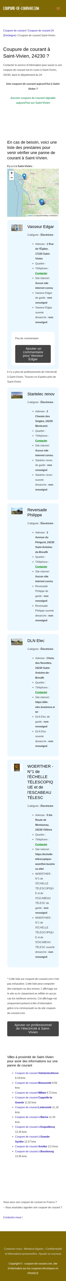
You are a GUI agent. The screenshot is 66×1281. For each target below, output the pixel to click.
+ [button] (12, 173)
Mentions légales (33, 1248)
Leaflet (30, 215)
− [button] (12, 178)
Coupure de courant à (31, 1117)
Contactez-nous (13, 1248)
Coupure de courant (14, 30)
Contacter (41, 273)
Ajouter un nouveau (50, 1253)
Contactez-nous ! (12, 1217)
